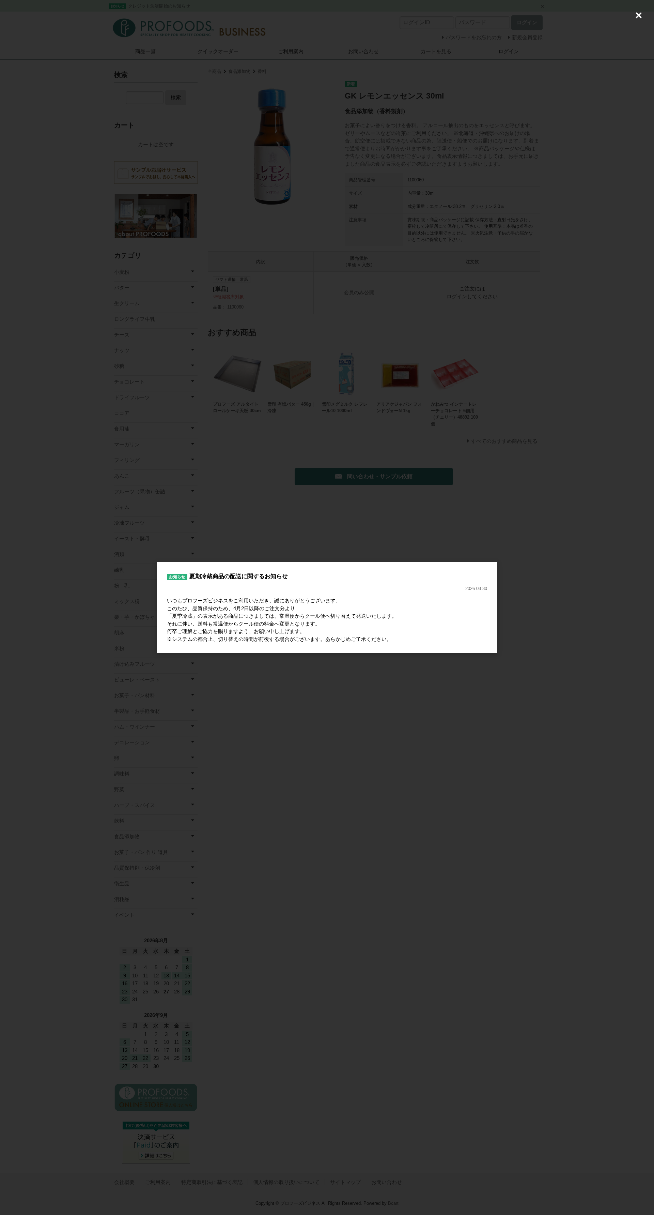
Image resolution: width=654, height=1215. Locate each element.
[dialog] (327, 608)
